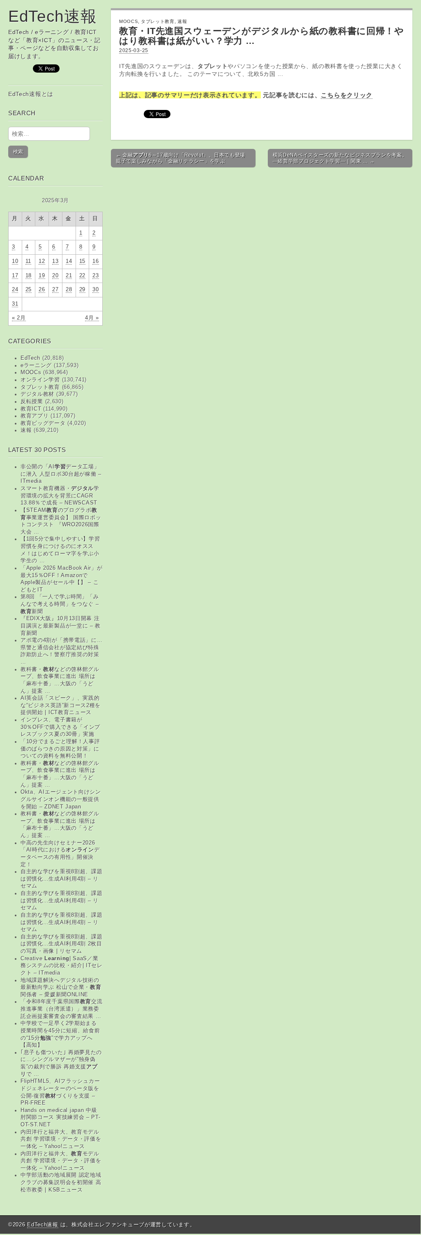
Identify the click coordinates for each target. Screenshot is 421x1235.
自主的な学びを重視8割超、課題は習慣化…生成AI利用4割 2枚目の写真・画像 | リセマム (62, 944)
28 (69, 289)
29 (82, 289)
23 (95, 276)
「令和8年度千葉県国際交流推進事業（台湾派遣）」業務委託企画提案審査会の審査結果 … (62, 1009)
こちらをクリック (347, 94)
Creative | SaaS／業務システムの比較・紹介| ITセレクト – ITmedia (62, 966)
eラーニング (36, 365)
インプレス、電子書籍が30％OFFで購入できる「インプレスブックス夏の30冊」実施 (60, 727)
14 (69, 261)
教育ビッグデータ (43, 423)
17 (15, 276)
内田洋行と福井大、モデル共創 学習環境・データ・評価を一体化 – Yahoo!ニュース (61, 1161)
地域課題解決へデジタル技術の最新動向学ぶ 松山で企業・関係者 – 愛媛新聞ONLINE (61, 987)
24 (15, 289)
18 (28, 276)
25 (28, 289)
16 (95, 261)
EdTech (30, 358)
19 (42, 276)
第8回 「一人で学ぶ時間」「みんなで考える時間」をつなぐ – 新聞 (60, 604)
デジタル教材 (37, 394)
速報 (26, 430)
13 (55, 261)
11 (28, 261)
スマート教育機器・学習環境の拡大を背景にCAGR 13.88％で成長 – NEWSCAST (60, 496)
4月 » (92, 318)
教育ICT (31, 409)
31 (15, 304)
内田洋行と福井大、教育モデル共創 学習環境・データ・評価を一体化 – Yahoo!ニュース (61, 1139)
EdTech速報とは (30, 94)
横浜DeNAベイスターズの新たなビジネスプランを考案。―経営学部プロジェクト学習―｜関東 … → (340, 158)
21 (69, 276)
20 (55, 276)
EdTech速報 (52, 16)
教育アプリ (35, 416)
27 (55, 289)
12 (42, 261)
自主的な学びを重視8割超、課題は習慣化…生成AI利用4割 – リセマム (62, 879)
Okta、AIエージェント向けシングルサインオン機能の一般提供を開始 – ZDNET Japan (61, 799)
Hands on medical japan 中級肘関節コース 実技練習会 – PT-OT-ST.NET (61, 1117)
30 (95, 289)
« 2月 (19, 318)
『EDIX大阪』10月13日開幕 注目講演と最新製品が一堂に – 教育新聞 (61, 626)
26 (42, 289)
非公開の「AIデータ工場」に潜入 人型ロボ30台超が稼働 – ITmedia (61, 474)
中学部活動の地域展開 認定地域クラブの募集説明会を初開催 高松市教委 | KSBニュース (61, 1182)
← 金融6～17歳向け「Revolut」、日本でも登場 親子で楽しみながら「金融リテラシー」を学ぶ (180, 158)
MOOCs (31, 372)
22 (82, 276)
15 (82, 261)
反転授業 (32, 401)
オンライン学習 (40, 380)
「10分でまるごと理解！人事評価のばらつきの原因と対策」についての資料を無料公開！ (60, 749)
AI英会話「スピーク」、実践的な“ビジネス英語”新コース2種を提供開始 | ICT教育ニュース (61, 705)
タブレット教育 (40, 387)
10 (15, 261)
